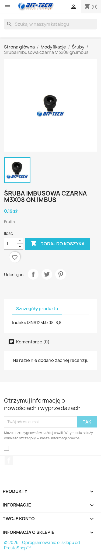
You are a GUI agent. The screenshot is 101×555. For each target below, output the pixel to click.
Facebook (9, 460)
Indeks (19, 322)
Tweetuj (46, 274)
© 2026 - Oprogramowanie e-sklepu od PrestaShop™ (42, 545)
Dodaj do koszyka (57, 243)
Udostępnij (33, 274)
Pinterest (60, 274)
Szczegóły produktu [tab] (37, 309)
